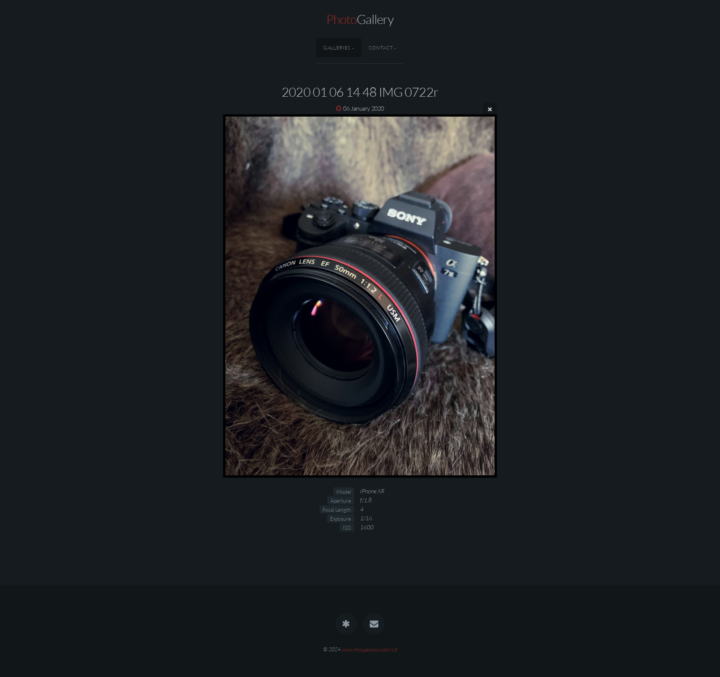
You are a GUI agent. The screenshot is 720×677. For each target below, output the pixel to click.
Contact (381, 48)
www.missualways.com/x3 (369, 649)
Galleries (337, 48)
